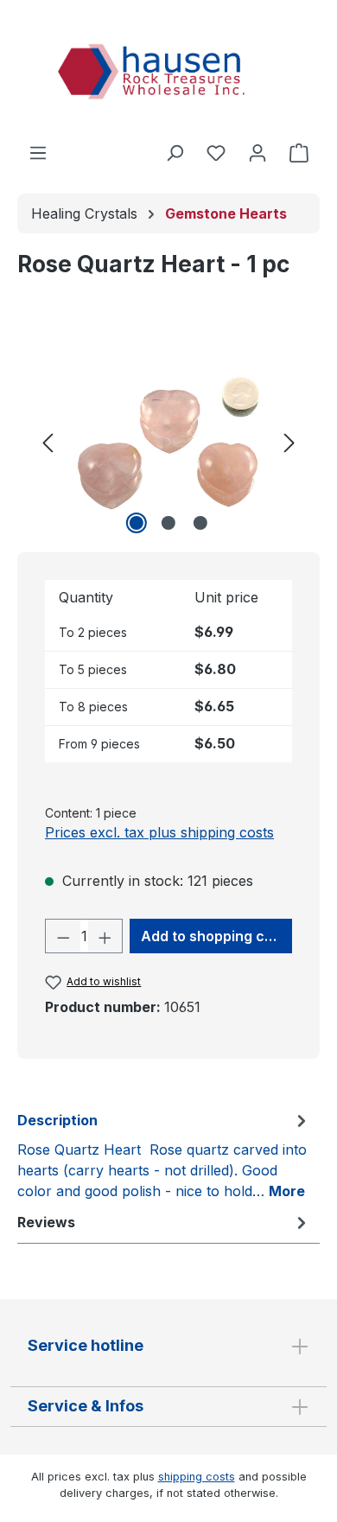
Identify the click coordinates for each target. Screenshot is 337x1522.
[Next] (289, 441)
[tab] (164, 1155)
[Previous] (47, 441)
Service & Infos (85, 1406)
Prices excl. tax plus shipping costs (159, 832)
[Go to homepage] (168, 74)
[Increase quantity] (105, 936)
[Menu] (38, 152)
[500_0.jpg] (168, 441)
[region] (168, 441)
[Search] (174, 152)
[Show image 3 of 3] (200, 523)
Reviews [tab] (46, 1222)
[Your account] (257, 152)
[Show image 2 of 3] (168, 523)
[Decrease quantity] (63, 936)
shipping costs (196, 1476)
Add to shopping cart (212, 936)
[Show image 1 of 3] (136, 523)
